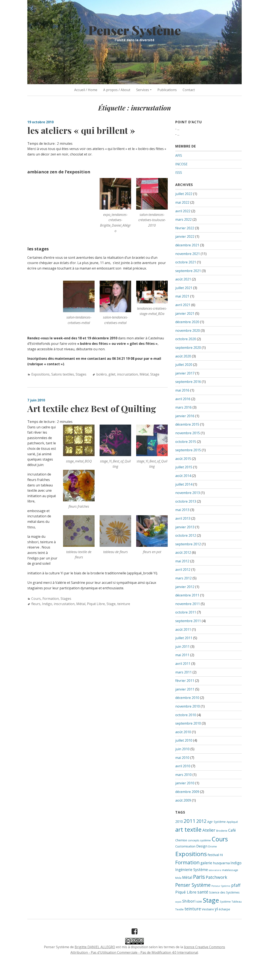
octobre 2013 (185, 501)
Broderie (221, 831)
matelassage (230, 870)
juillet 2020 (183, 364)
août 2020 (183, 356)
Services (142, 90)
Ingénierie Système (191, 869)
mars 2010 (183, 774)
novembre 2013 (187, 492)
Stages (81, 374)
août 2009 (183, 800)
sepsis (178, 901)
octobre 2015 (185, 441)
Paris (199, 876)
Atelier (208, 830)
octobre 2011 (185, 612)
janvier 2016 (184, 416)
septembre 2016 (188, 381)
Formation (50, 598)
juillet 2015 (183, 467)
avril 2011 (182, 663)
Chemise (181, 840)
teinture (123, 604)
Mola (178, 878)
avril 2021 (182, 305)
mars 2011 (183, 672)
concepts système (199, 840)
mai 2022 (182, 202)
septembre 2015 (188, 450)
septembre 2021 (188, 270)
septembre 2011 (188, 621)
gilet (111, 374)
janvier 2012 (184, 586)
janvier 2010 (184, 783)
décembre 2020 (187, 322)
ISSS (178, 172)
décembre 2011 (187, 595)
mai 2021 (182, 296)
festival (213, 854)
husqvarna (221, 863)
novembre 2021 (187, 253)
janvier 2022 (184, 236)
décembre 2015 (187, 424)
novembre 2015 (187, 433)
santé (202, 892)
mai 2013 (182, 509)
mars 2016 (183, 407)
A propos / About (116, 90)
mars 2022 (183, 219)
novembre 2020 (187, 330)
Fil (221, 855)
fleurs (35, 604)
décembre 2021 (187, 245)
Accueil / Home (85, 90)
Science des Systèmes (224, 892)
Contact (189, 90)
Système (225, 901)
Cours (36, 598)
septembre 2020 (188, 347)
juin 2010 (182, 749)
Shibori (188, 901)
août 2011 (183, 629)
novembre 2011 (187, 604)
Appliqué (232, 822)
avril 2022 (182, 211)
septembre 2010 (188, 723)
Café (232, 830)
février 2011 (184, 680)
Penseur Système (220, 885)
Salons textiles (62, 374)
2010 (179, 821)
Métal (144, 374)
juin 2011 (182, 646)
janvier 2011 (184, 689)
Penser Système (134, 29)
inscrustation (127, 374)
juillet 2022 (183, 193)
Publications (167, 90)
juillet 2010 (183, 740)
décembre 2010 (187, 697)
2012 (201, 821)
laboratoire (215, 870)
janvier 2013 (184, 527)
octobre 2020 (185, 339)
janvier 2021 (184, 313)
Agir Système (216, 821)
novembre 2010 (187, 706)
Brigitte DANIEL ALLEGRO (95, 947)
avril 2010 (182, 766)
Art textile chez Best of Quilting (91, 408)
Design (201, 846)
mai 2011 (182, 655)
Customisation (185, 846)
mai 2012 (182, 561)
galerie (206, 862)
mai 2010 (182, 757)
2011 (189, 820)
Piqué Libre (96, 604)
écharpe (224, 909)
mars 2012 (183, 578)
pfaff (235, 885)
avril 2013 (182, 518)
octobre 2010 (185, 715)
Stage (154, 374)
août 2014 (183, 475)
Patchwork (216, 877)
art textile (188, 829)
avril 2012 (182, 569)
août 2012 (183, 552)
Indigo (47, 604)
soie (199, 901)
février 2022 (184, 228)
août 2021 (183, 279)
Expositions (40, 374)
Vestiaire (208, 909)
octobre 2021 (185, 262)
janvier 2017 (184, 373)
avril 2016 (182, 399)
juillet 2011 (183, 638)
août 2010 (183, 732)
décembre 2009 (187, 791)
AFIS (178, 155)
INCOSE (181, 164)
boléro (101, 374)
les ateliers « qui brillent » (81, 130)
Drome (212, 846)
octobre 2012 (185, 535)
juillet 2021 (183, 287)
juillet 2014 (183, 484)
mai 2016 (182, 390)
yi (216, 909)
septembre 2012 (188, 544)
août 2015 (183, 458)
